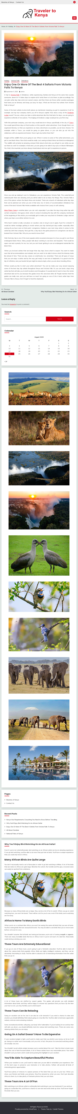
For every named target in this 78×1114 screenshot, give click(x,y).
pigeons (70, 934)
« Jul (5, 361)
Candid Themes (58, 1109)
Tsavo (71, 123)
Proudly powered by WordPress (26, 1109)
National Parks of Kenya (14, 834)
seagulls (63, 934)
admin (23, 91)
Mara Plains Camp (10, 210)
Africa (59, 864)
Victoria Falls (15, 81)
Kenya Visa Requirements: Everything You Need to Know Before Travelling (31, 820)
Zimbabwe (24, 81)
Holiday (6, 81)
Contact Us (20, 2)
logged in (13, 304)
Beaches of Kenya (7, 2)
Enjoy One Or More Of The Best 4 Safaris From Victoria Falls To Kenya (30, 827)
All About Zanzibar (12, 830)
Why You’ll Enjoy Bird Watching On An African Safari (24, 823)
